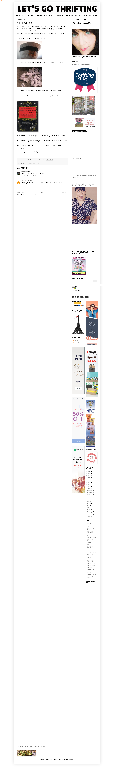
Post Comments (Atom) (32, 195)
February (90, 512)
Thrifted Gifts (91, 567)
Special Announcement (29, 163)
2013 (89, 484)
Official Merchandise (72, 15)
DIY (88, 544)
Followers (31, 162)
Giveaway (43, 162)
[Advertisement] (83, 237)
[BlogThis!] (48, 160)
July (88, 501)
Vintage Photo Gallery (45, 15)
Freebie (37, 162)
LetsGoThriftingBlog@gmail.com (81, 64)
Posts (76, 340)
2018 (89, 473)
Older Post (64, 192)
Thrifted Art (91, 569)
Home (18, 15)
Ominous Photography (90, 535)
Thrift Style (91, 563)
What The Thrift (91, 552)
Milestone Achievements (53, 162)
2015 (89, 480)
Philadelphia (91, 551)
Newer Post (20, 192)
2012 (89, 486)
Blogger (71, 759)
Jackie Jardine (25, 180)
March (89, 509)
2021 (89, 471)
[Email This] (46, 160)
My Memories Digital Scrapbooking (91, 548)
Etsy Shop (59, 15)
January (89, 514)
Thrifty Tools (91, 571)
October (89, 495)
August (89, 499)
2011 (89, 488)
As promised (33, 135)
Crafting (89, 542)
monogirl (23, 171)
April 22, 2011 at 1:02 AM (28, 175)
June (88, 503)
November (90, 492)
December (90, 490)
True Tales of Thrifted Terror (91, 573)
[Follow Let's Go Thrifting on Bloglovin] (78, 333)
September (90, 497)
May (88, 505)
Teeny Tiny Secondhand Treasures (90, 560)
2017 (89, 475)
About (24, 15)
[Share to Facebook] (51, 160)
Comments (77, 343)
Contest (25, 162)
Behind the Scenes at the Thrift (91, 556)
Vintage (39, 163)
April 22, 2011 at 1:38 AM (28, 186)
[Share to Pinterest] (52, 160)
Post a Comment (23, 189)
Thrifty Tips (91, 565)
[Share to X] (49, 160)
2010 (89, 516)
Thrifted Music (91, 537)
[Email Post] (43, 159)
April (89, 507)
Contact (31, 15)
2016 (89, 477)
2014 (89, 482)
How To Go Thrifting (90, 532)
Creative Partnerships (90, 15)
